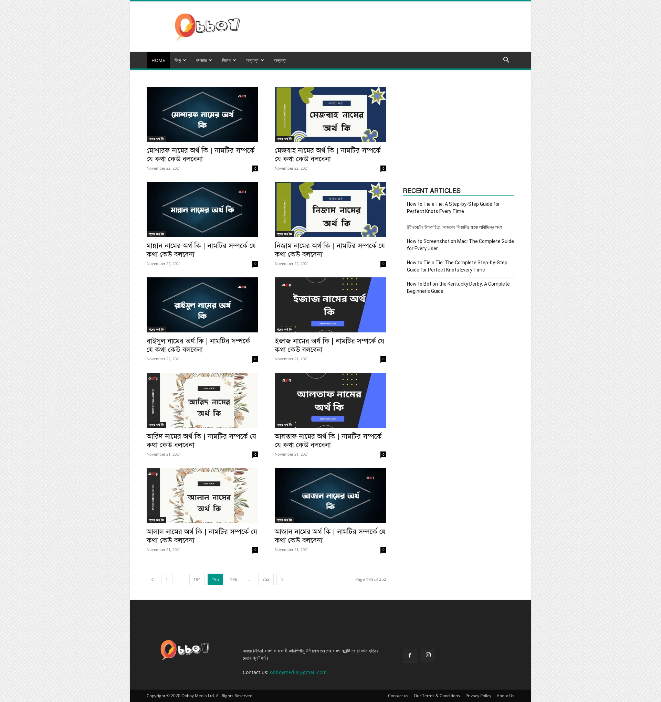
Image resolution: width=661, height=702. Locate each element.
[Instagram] (428, 655)
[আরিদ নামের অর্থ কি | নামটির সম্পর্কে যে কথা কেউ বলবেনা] (202, 400)
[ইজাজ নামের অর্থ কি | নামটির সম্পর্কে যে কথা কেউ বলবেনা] (330, 304)
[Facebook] (410, 656)
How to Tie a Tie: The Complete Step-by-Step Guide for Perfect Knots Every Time (457, 266)
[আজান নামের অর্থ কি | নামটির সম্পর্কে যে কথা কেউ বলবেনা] (330, 495)
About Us (505, 696)
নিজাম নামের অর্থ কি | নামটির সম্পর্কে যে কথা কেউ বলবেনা (330, 250)
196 (233, 579)
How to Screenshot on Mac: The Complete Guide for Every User (460, 244)
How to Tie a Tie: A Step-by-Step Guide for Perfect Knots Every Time (453, 207)
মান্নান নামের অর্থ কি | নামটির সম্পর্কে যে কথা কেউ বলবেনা (201, 250)
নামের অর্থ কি (156, 138)
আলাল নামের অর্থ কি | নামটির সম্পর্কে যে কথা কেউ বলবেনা (202, 536)
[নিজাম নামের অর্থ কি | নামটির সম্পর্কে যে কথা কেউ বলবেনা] (330, 209)
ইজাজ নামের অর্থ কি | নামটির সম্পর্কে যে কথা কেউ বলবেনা (329, 345)
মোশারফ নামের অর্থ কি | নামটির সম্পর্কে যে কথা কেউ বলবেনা (201, 154)
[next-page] (282, 579)
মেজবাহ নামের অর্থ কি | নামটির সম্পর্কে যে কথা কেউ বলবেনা (328, 154)
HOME (158, 60)
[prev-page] (152, 579)
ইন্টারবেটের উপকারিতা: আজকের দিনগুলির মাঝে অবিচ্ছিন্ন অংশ (454, 227)
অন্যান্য (280, 60)
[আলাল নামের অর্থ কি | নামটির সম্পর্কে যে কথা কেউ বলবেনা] (202, 495)
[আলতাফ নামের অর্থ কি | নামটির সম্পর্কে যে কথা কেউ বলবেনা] (330, 400)
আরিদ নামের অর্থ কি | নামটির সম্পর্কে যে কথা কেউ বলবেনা (201, 440)
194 (197, 579)
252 (266, 579)
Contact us (398, 696)
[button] (506, 60)
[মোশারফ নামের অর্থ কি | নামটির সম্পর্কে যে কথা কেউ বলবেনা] (202, 114)
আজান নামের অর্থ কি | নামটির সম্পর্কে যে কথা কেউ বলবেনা (330, 536)
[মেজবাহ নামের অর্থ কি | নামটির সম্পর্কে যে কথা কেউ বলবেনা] (330, 114)
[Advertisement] (458, 130)
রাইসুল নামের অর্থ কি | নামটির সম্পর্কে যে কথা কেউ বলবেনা (198, 345)
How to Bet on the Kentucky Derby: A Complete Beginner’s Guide (458, 287)
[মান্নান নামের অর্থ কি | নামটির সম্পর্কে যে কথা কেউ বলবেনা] (202, 209)
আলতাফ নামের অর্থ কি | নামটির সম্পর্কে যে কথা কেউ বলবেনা (328, 440)
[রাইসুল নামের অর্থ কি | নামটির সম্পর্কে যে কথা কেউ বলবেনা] (202, 304)
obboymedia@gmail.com (298, 672)
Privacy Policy (478, 696)
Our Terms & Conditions (437, 696)
